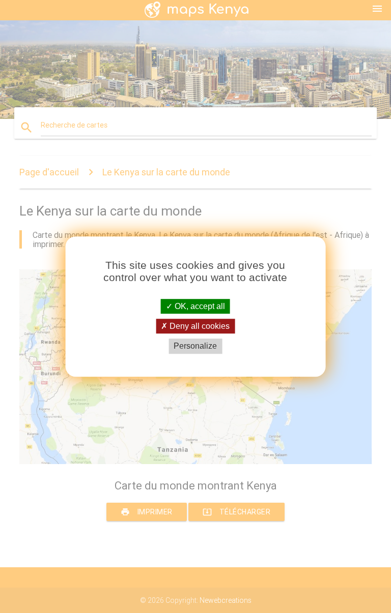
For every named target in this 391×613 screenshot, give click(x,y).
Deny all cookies (198, 326)
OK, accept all (199, 306)
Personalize (195, 346)
